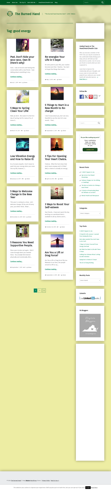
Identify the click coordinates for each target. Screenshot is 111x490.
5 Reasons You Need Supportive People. (22, 244)
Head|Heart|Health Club (46, 2)
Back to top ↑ (55, 480)
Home (8, 2)
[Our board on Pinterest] (91, 97)
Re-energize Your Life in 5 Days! (55, 58)
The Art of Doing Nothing (87, 262)
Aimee (25, 82)
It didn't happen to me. (86, 231)
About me (15, 2)
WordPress (33, 480)
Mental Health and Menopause (90, 195)
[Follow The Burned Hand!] (86, 97)
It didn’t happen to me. (88, 172)
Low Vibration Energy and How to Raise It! (22, 158)
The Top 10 (22, 2)
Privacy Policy (46, 480)
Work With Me (31, 2)
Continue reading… (16, 77)
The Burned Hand (27, 14)
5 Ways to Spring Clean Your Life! (19, 110)
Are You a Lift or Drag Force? (54, 254)
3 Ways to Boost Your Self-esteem (57, 206)
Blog (56, 2)
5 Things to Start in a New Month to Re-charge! (57, 108)
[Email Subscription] (95, 97)
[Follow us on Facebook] (82, 97)
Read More (94, 487)
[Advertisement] (88, 31)
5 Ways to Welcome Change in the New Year (21, 194)
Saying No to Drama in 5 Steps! (88, 259)
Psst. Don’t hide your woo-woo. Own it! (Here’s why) (22, 59)
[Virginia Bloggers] (90, 325)
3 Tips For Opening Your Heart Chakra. (56, 158)
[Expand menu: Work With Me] (36, 2)
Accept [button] (88, 487)
